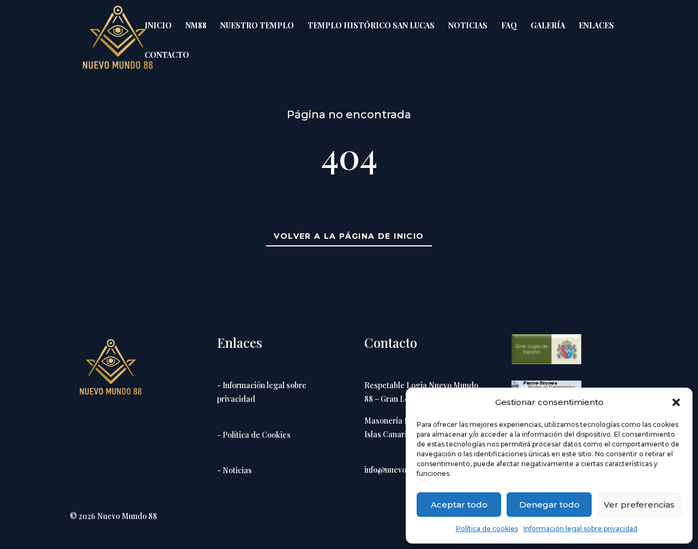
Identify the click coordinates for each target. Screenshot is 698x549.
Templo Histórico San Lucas (371, 26)
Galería (548, 26)
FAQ (509, 26)
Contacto (167, 55)
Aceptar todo (459, 504)
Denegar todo (549, 504)
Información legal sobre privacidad (580, 528)
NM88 (196, 26)
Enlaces (596, 26)
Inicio (158, 26)
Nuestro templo (257, 26)
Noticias (468, 26)
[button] (676, 402)
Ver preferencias (639, 504)
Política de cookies (487, 528)
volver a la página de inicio (349, 236)
